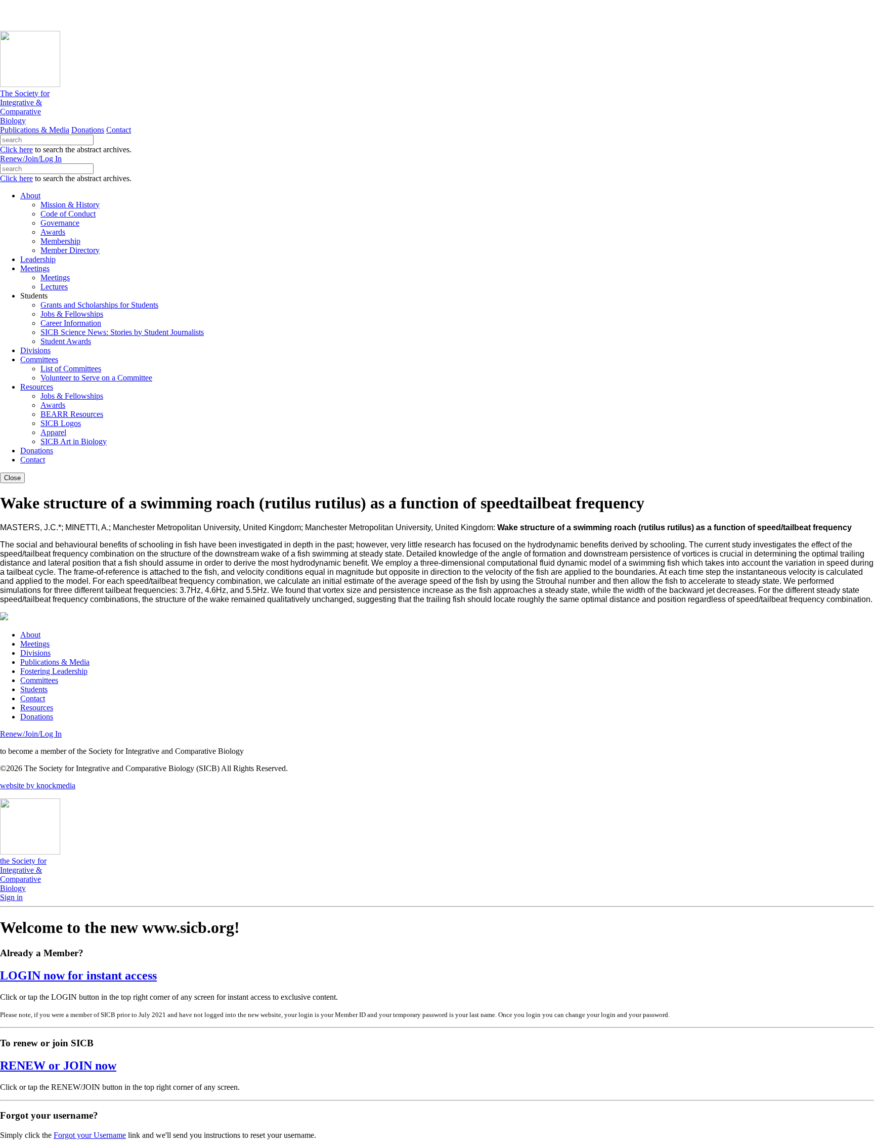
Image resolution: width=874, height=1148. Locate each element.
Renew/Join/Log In (31, 158)
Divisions (35, 653)
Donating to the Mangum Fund (276, 15)
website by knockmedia (37, 785)
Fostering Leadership (54, 671)
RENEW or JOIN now (58, 1065)
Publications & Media (34, 129)
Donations (87, 129)
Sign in (11, 897)
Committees (39, 680)
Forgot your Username (90, 1135)
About (30, 634)
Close (12, 478)
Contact (118, 129)
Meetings (35, 644)
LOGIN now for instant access (78, 975)
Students (34, 689)
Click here (16, 149)
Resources (36, 707)
